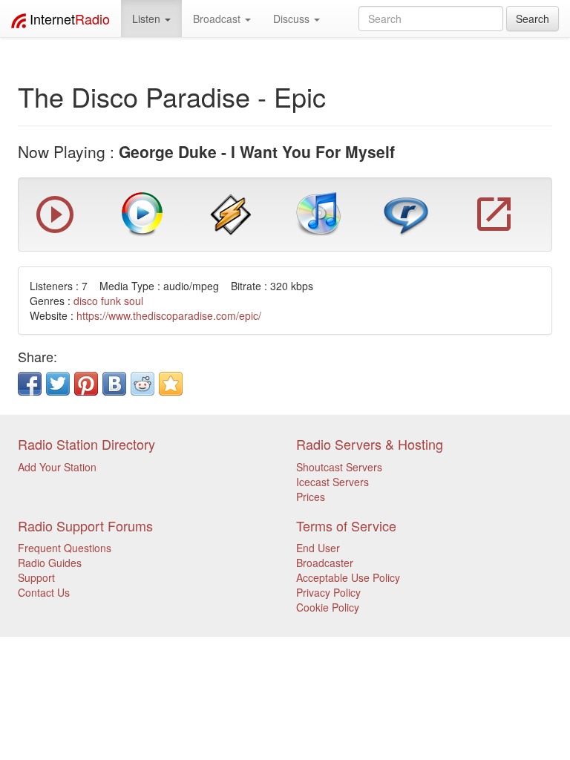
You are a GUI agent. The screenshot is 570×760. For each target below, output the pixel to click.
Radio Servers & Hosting (369, 443)
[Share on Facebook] (30, 384)
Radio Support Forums (85, 525)
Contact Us (44, 592)
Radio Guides (50, 562)
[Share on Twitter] (58, 384)
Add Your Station (57, 466)
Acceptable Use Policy (348, 577)
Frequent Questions (64, 547)
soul (133, 300)
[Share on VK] (114, 384)
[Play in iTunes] (318, 213)
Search (532, 18)
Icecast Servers (332, 481)
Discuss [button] (292, 18)
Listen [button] (147, 18)
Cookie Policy (327, 607)
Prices (310, 496)
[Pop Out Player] (55, 229)
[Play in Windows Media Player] (142, 213)
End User (318, 547)
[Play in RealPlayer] (406, 213)
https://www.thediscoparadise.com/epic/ (168, 315)
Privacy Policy (328, 592)
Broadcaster (324, 562)
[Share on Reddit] (142, 384)
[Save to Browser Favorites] (171, 384)
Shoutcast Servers (339, 466)
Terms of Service (346, 525)
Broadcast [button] (218, 18)
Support (36, 577)
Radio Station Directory (86, 443)
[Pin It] (86, 384)
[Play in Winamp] (231, 213)
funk (111, 300)
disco (85, 300)
